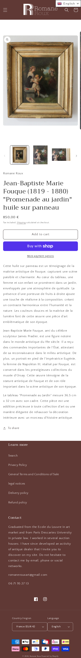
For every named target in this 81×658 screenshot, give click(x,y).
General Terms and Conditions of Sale (33, 474)
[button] (5, 10)
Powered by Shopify (50, 656)
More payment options (40, 256)
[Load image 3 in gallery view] (61, 154)
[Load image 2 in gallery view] (40, 154)
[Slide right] (76, 155)
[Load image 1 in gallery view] (19, 154)
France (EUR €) (25, 626)
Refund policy (17, 502)
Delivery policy (18, 493)
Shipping (21, 223)
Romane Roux (35, 656)
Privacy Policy (17, 465)
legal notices (16, 483)
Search (13, 455)
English (56, 626)
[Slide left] (4, 155)
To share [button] (13, 428)
